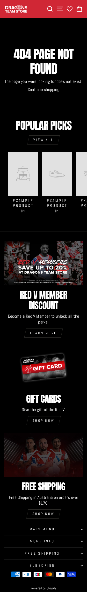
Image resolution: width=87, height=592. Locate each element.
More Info (42, 541)
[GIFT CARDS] (43, 367)
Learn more (43, 333)
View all (43, 140)
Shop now (43, 420)
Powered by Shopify (43, 588)
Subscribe (42, 565)
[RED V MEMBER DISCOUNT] (43, 263)
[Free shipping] (43, 455)
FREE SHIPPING (42, 553)
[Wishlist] (69, 9)
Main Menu (42, 529)
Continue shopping (43, 89)
